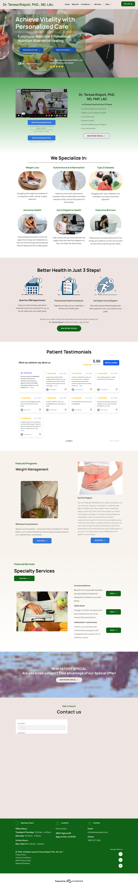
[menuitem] (67, 4)
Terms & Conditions (23, 857)
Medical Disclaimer (22, 863)
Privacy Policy (20, 855)
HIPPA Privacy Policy (23, 860)
